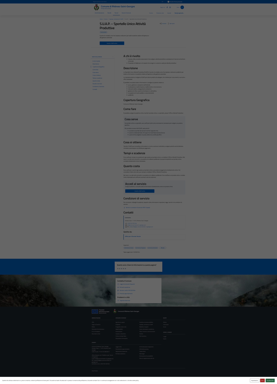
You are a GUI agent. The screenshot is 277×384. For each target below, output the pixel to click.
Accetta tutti (270, 380)
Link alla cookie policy (133, 380)
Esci (262, 380)
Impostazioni (254, 380)
